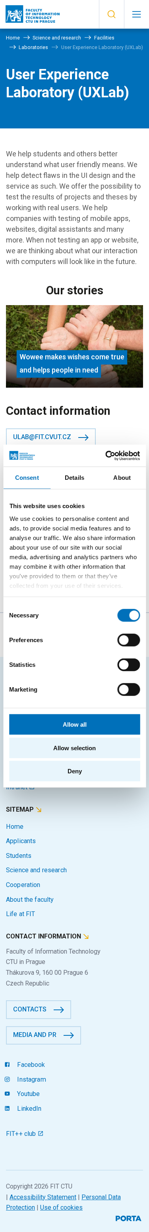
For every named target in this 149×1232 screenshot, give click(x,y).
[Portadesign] (129, 1217)
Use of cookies (61, 1207)
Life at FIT (20, 914)
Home (15, 826)
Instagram (30, 1079)
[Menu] (136, 14)
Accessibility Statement (43, 1197)
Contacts (29, 1009)
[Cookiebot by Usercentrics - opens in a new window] (106, 455)
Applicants (21, 841)
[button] (111, 14)
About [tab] (122, 477)
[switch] (128, 640)
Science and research (36, 870)
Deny (75, 771)
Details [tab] (74, 477)
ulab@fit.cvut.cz (42, 437)
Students (18, 855)
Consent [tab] (27, 477)
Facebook (30, 1064)
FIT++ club (22, 1133)
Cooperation (23, 885)
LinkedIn (28, 1108)
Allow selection (74, 747)
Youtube (27, 1094)
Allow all (75, 724)
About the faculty (30, 899)
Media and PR (34, 1035)
